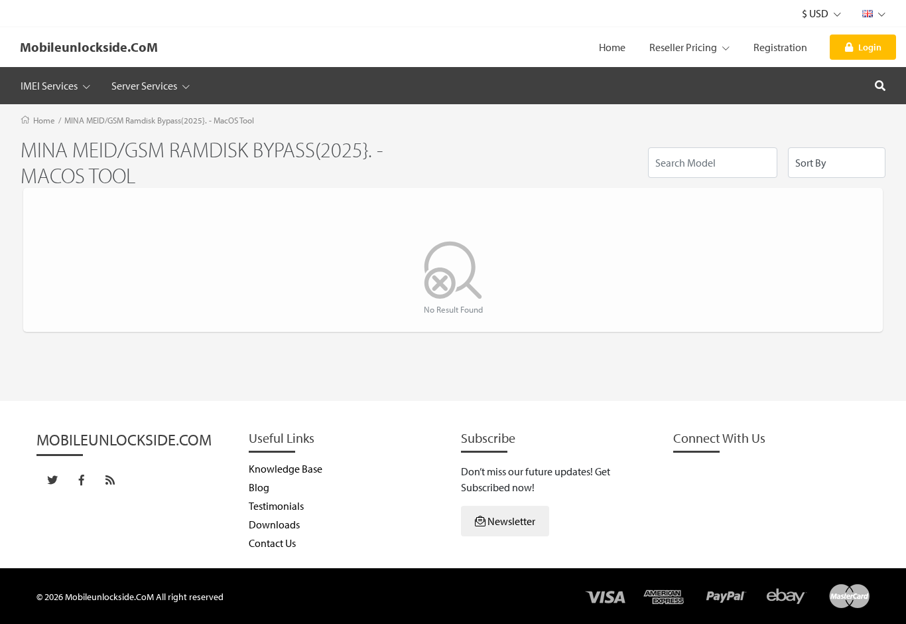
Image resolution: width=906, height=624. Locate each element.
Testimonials (276, 505)
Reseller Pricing (684, 47)
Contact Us (272, 543)
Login (869, 46)
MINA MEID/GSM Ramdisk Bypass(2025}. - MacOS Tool (159, 120)
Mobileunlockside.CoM (89, 47)
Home (612, 47)
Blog (259, 487)
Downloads (274, 524)
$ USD (816, 13)
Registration (780, 47)
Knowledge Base (285, 468)
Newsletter (510, 521)
